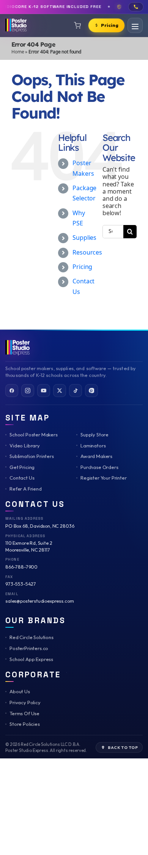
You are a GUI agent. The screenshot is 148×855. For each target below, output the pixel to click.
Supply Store (94, 434)
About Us (19, 691)
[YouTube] (43, 390)
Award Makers (96, 456)
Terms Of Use (24, 713)
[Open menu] (135, 25)
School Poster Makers (33, 434)
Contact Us (21, 478)
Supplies (84, 238)
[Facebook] (11, 390)
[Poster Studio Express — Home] (17, 347)
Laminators (92, 445)
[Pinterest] (91, 390)
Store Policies (24, 724)
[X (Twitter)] (59, 390)
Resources (87, 253)
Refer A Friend (25, 489)
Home (17, 52)
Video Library (24, 445)
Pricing (82, 267)
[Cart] (77, 25)
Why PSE (78, 218)
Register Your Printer (103, 478)
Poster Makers (83, 168)
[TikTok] (75, 390)
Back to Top (123, 747)
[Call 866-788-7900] (135, 6)
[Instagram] (27, 390)
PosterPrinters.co (28, 648)
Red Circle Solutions (31, 637)
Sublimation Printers (31, 456)
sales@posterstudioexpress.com (39, 601)
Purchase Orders (99, 467)
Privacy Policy (25, 702)
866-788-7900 (21, 567)
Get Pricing (22, 467)
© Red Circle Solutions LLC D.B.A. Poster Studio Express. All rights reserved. (46, 747)
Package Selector (84, 193)
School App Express (31, 659)
